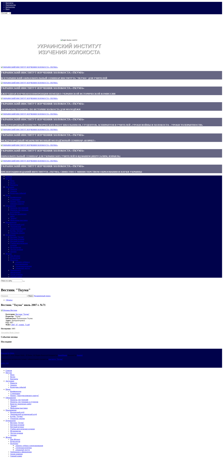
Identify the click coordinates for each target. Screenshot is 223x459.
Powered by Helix (7, 353)
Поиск (30, 296)
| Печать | (9, 300)
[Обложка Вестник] (9, 310)
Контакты (9, 3)
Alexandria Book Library (10, 333)
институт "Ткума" (56, 359)
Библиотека (10, 7)
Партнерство (11, 5)
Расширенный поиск (42, 296)
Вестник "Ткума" (22, 314)
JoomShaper (62, 355)
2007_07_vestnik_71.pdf (20, 325)
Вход (8, 9)
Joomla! (80, 355)
